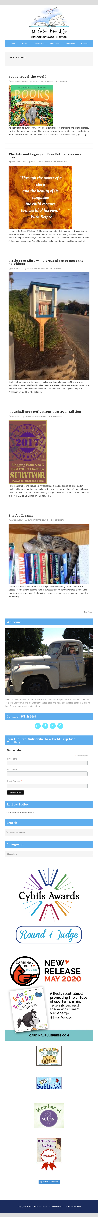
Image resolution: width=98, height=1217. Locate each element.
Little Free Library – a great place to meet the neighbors (46, 262)
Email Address (14, 781)
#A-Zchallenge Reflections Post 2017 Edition (45, 411)
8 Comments (56, 416)
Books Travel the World (28, 76)
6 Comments (58, 268)
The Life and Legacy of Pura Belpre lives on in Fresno (46, 155)
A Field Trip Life (49, 22)
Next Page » (88, 612)
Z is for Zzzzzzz (21, 515)
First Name (12, 759)
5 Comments (58, 520)
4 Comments (62, 162)
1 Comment (63, 81)
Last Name (12, 769)
